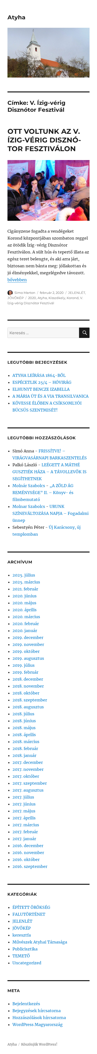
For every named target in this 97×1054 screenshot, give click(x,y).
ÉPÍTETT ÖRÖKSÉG (31, 907)
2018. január (24, 755)
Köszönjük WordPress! (39, 1044)
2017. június (24, 804)
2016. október (26, 859)
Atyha (16, 17)
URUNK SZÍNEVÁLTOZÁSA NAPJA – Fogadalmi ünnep (50, 513)
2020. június (24, 595)
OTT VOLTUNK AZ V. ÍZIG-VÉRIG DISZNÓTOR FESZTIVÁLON (44, 140)
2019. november (28, 644)
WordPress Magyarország (37, 1024)
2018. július (23, 713)
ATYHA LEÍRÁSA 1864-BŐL (39, 375)
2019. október (26, 651)
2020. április (24, 609)
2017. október (25, 776)
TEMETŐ (21, 955)
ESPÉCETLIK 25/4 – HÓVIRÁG (41, 382)
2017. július (23, 797)
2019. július (23, 665)
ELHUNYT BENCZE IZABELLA (41, 389)
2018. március (25, 741)
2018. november (28, 686)
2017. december (27, 762)
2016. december (27, 845)
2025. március (26, 582)
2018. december (27, 679)
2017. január (24, 838)
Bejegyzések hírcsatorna (36, 1010)
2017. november (28, 769)
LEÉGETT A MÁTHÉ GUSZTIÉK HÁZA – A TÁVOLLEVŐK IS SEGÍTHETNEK (49, 471)
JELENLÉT (76, 293)
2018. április (24, 734)
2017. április (24, 817)
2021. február (25, 588)
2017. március (25, 824)
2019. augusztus (28, 658)
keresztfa (21, 935)
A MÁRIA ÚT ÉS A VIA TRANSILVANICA (50, 396)
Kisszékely (56, 298)
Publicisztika (25, 948)
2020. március (26, 616)
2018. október (25, 693)
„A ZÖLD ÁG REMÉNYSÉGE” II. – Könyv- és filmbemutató (42, 492)
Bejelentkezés (26, 1003)
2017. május (23, 810)
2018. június (24, 720)
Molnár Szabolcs (28, 485)
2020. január (24, 630)
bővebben (17, 279)
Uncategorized (26, 962)
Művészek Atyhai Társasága (39, 942)
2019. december (27, 637)
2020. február (25, 623)
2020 (32, 298)
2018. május (24, 727)
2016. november (28, 852)
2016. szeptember (29, 866)
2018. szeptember (29, 699)
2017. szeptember (29, 783)
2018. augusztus (28, 706)
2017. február (25, 831)
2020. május (24, 602)
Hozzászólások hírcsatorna (39, 1017)
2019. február (25, 672)
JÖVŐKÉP (15, 298)
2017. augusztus (28, 790)
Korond (73, 298)
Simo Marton (24, 293)
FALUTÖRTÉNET (28, 914)
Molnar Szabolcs (28, 506)
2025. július (23, 575)
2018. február (25, 748)
